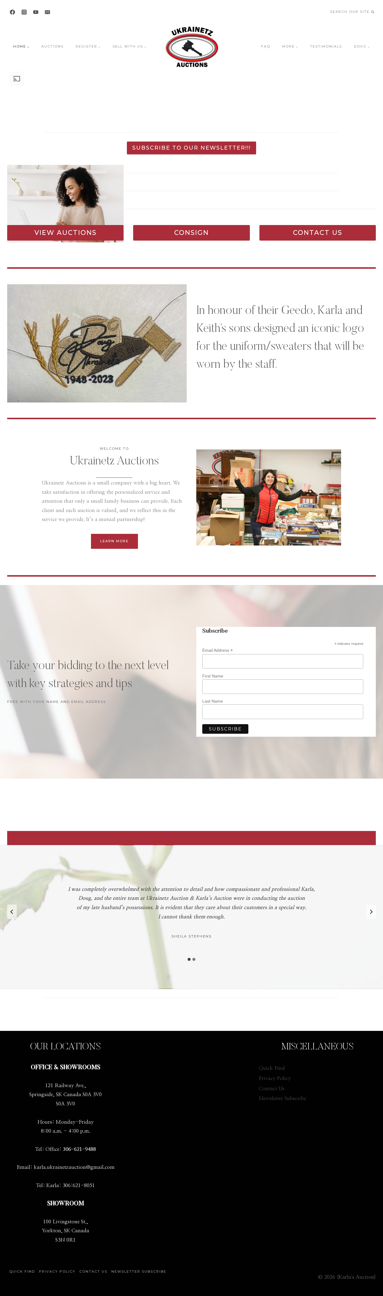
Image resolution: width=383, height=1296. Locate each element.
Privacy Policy (275, 1078)
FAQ (265, 46)
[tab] (189, 959)
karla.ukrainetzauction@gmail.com (74, 1167)
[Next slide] (371, 912)
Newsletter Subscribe (282, 1098)
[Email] (47, 12)
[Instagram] (24, 12)
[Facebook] (12, 12)
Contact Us (272, 1088)
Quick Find (272, 1068)
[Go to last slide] (12, 912)
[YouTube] (36, 12)
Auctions (52, 46)
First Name (212, 676)
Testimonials (326, 46)
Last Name (212, 701)
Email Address (217, 650)
